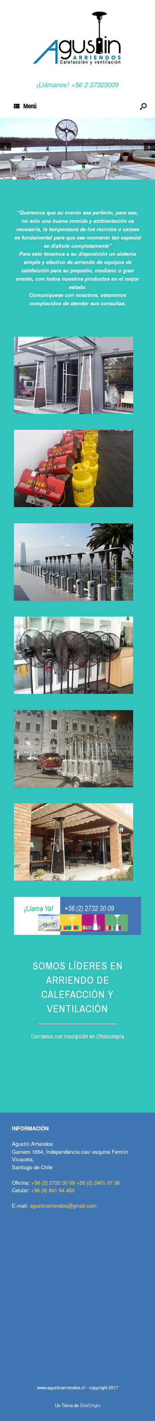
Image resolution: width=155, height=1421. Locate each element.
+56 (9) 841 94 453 (52, 1190)
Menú (30, 105)
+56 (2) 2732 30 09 (53, 1182)
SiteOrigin (90, 1405)
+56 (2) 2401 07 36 (98, 1182)
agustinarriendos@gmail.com (63, 1205)
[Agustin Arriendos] (77, 37)
